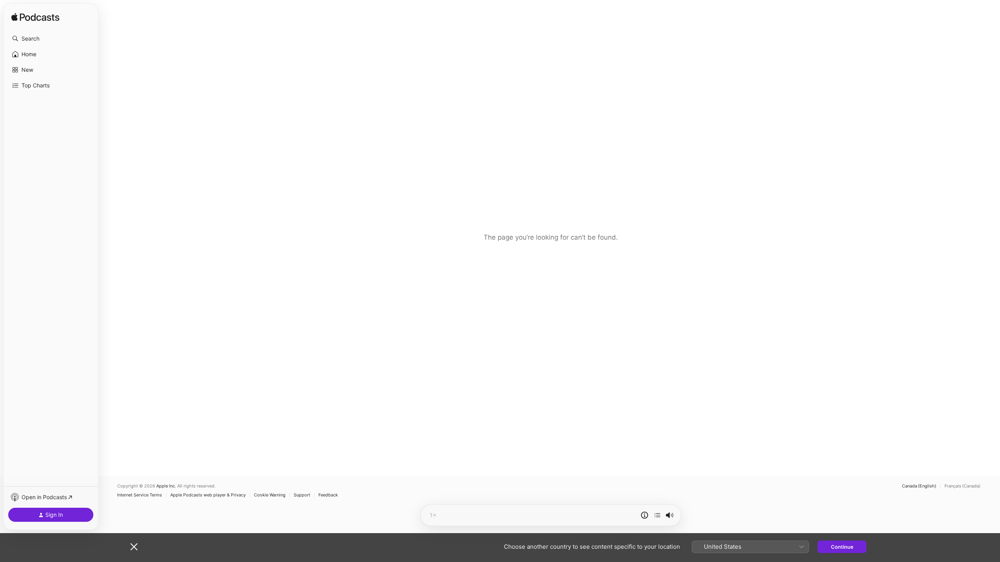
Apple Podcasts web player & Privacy (208, 495)
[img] (35, 17)
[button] (51, 38)
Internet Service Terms (139, 495)
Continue (842, 547)
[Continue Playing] (657, 515)
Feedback (328, 495)
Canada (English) (919, 486)
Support (302, 495)
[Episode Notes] (644, 515)
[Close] (134, 546)
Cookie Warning (270, 495)
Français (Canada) (962, 486)
